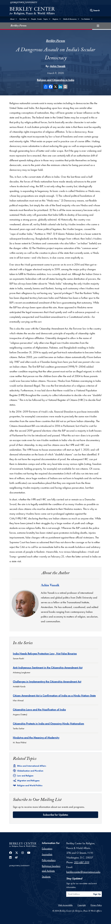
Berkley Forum (18, 26)
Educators (47, 848)
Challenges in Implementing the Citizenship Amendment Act (47, 681)
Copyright (82, 905)
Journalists (47, 854)
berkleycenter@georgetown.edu (83, 872)
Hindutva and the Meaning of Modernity (36, 737)
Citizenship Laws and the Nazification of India (39, 709)
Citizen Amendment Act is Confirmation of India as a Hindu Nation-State (54, 695)
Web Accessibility (65, 905)
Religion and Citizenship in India (55, 80)
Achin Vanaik (57, 66)
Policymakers (49, 860)
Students (46, 876)
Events (39, 19)
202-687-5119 (81, 862)
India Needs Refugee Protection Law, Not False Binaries (45, 653)
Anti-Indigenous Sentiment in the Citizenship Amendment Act (47, 667)
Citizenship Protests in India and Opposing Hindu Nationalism (48, 723)
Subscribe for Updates (55, 814)
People (33, 19)
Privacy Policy (96, 905)
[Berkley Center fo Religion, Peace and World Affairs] (32, 11)
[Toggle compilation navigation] (98, 26)
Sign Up (97, 894)
